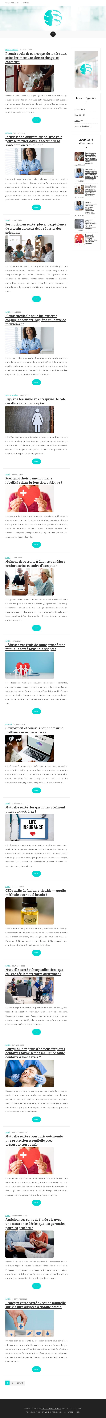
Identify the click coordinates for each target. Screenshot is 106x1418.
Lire (36, 120)
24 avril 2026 (80, 245)
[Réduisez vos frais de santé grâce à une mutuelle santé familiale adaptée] (29, 665)
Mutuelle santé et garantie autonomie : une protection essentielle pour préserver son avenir (34, 1140)
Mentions (25, 3)
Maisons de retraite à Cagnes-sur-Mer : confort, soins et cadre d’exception (35, 563)
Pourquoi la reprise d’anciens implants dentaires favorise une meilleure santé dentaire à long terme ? (35, 1052)
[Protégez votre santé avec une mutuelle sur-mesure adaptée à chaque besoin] (29, 1323)
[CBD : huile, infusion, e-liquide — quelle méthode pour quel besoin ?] (29, 911)
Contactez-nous (12, 3)
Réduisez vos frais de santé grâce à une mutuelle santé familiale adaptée (35, 646)
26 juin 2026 (79, 181)
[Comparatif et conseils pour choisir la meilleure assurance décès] (29, 748)
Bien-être (79, 115)
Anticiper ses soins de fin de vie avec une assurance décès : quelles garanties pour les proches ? (35, 1223)
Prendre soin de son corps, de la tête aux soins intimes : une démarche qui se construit (36, 57)
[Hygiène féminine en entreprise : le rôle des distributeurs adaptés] (29, 419)
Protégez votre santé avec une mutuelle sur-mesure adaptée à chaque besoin (35, 1304)
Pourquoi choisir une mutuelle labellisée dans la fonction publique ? (33, 480)
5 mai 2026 (79, 230)
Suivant (20, 1383)
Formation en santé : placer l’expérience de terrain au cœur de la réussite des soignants (35, 228)
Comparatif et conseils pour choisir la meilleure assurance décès (34, 730)
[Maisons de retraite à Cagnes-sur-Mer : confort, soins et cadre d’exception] (29, 582)
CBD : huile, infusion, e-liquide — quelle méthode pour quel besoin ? (35, 892)
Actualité (8, 133)
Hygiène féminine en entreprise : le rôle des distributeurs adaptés (35, 401)
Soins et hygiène (11, 50)
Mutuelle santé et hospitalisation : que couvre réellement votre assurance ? (34, 971)
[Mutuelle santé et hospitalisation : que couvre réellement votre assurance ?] (29, 990)
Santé (7, 220)
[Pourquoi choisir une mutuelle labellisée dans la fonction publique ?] (29, 498)
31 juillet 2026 (80, 165)
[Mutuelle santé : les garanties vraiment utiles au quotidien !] (29, 827)
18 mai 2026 (79, 215)
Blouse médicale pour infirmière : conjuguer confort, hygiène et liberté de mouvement (35, 319)
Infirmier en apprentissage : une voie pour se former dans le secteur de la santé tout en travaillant (33, 140)
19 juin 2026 (79, 197)
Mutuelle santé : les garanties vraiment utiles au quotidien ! (35, 809)
